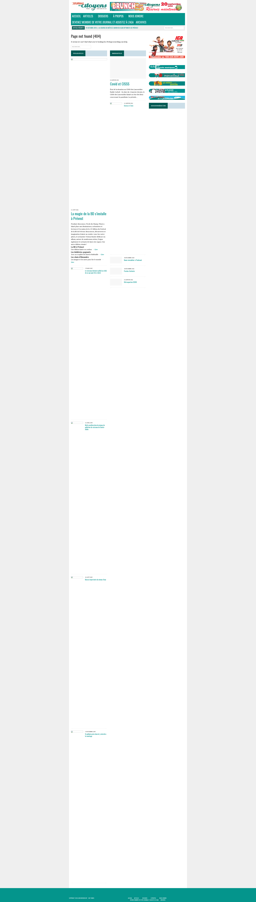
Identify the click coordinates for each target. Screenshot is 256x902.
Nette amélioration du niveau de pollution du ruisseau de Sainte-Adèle (95, 427)
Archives (141, 22)
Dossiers (103, 16)
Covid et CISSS (119, 83)
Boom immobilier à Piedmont (133, 260)
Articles (88, 16)
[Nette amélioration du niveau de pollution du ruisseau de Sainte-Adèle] (77, 571)
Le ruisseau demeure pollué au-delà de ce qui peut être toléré (96, 272)
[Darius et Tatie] (116, 251)
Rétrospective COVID (130, 282)
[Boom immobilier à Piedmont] (116, 262)
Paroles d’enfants (129, 271)
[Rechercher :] (81, 46)
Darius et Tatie (128, 105)
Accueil (76, 16)
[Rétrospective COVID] (116, 284)
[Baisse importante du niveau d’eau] (77, 725)
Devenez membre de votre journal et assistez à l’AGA (103, 22)
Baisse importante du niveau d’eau (95, 579)
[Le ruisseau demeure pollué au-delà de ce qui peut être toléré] (77, 416)
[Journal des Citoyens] (89, 6)
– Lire (95, 249)
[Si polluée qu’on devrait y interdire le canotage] (77, 879)
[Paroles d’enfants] (116, 273)
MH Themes (91, 898)
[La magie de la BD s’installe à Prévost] (89, 207)
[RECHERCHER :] (174, 27)
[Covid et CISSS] (128, 77)
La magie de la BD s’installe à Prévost (88, 216)
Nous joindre (136, 16)
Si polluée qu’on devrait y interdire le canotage (95, 735)
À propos (118, 16)
